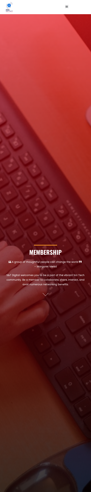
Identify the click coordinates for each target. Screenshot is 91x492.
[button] (67, 7)
